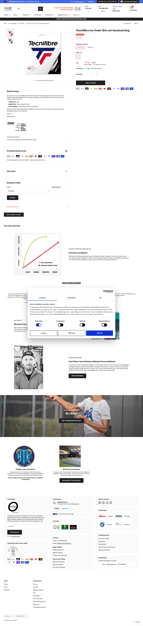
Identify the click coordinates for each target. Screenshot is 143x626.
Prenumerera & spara (130, 1)
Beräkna (12, 197)
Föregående (127, 23)
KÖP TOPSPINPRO (77, 376)
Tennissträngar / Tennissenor (16, 23)
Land (8, 187)
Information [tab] (71, 298)
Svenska (7, 616)
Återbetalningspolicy (12, 207)
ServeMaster (102, 544)
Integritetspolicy (15, 536)
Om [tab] (100, 298)
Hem (5, 23)
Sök (34, 593)
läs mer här (75, 504)
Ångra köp (36, 604)
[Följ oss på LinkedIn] (110, 502)
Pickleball (25, 15)
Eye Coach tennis (103, 538)
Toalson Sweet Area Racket (106, 547)
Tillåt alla (100, 333)
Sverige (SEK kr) (20, 616)
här (35, 140)
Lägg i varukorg (90, 83)
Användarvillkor (38, 598)
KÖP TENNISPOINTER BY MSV (71, 420)
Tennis (6, 15)
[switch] (60, 325)
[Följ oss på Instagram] (103, 502)
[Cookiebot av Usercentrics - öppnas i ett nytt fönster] (104, 291)
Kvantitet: (79, 74)
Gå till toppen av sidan (14, 214)
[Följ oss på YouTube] (107, 502)
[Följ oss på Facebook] (99, 502)
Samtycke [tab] (42, 298)
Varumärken (48, 15)
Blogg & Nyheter (63, 15)
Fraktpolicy (36, 596)
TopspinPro (101, 541)
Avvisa (43, 333)
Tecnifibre (79, 38)
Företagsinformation (39, 607)
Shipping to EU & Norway (24, 1)
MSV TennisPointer (104, 550)
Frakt (93, 64)
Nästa (136, 23)
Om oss (76, 15)
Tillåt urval (71, 333)
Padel (15, 15)
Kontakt (35, 587)
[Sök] (40, 9)
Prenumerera (14, 532)
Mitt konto (116, 11)
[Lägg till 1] (97, 74)
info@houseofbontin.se (64, 543)
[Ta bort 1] (86, 74)
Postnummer (56, 187)
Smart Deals (37, 15)
